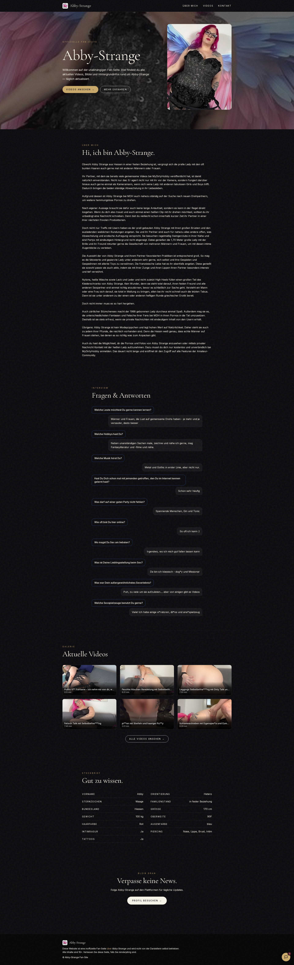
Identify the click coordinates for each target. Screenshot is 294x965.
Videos (208, 5)
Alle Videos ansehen (147, 739)
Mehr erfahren (115, 89)
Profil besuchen (147, 900)
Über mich (190, 5)
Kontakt (225, 5)
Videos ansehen (80, 89)
